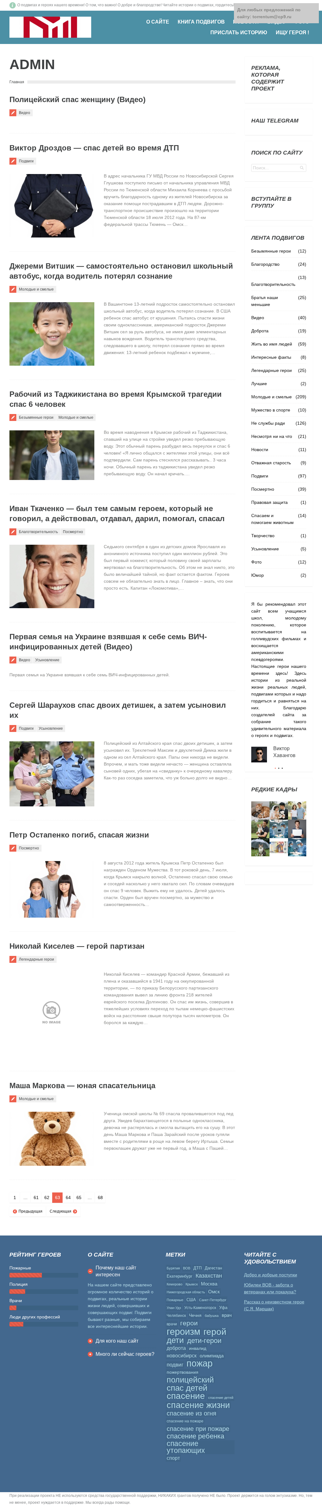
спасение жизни (198, 1405)
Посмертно (73, 532)
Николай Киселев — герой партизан (77, 946)
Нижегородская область (186, 1292)
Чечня (195, 1315)
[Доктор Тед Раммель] (297, 847)
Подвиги (26, 161)
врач (227, 1315)
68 (100, 1197)
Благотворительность (38, 532)
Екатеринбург (179, 1276)
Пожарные (175, 1300)
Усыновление (47, 660)
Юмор (257, 575)
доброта (176, 1348)
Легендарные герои (36, 959)
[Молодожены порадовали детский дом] (278, 810)
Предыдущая (30, 1211)
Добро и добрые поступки (270, 1274)
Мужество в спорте (270, 409)
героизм (183, 1331)
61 (36, 1197)
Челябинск (176, 1315)
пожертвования (182, 1372)
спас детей (187, 1387)
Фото (256, 562)
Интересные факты (271, 357)
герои (189, 1323)
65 (78, 1197)
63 (57, 1197)
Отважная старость (271, 462)
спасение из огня (191, 1413)
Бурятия (173, 1268)
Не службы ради (268, 423)
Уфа (223, 1307)
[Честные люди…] (278, 847)
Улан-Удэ (174, 1308)
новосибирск (182, 1355)
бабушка (212, 1315)
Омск (214, 1291)
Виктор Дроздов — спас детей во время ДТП (94, 148)
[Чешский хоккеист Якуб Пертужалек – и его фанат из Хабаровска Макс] (297, 829)
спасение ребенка (195, 1436)
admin (32, 64)
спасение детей (220, 1397)
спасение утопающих (186, 1447)
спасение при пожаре (198, 1428)
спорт (173, 1458)
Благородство (265, 264)
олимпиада (212, 1355)
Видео (24, 113)
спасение (186, 1396)
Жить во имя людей (271, 343)
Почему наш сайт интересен (116, 1271)
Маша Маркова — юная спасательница (82, 1085)
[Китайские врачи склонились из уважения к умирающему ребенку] (278, 829)
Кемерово (174, 1284)
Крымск (192, 1284)
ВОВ (186, 1268)
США (191, 1299)
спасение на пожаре (185, 1421)
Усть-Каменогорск (200, 1308)
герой (214, 1331)
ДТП (197, 1268)
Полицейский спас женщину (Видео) (77, 99)
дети (175, 1340)
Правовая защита (269, 502)
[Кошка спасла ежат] (260, 810)
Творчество (263, 535)
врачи (172, 1324)
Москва (209, 1283)
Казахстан (209, 1276)
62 (46, 1197)
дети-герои (204, 1340)
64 (68, 1197)
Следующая (60, 1211)
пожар (199, 1363)
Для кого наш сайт (117, 1341)
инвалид (197, 1348)
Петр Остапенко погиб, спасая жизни (79, 835)
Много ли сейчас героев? (125, 1354)
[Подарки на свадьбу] (297, 810)
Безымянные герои (36, 417)
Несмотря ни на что (271, 436)
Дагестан (213, 1268)
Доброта (260, 330)
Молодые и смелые (36, 289)
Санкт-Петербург (212, 1300)
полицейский (190, 1379)
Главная (16, 82)
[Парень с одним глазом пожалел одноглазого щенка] (260, 829)
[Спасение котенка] (260, 847)
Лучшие (259, 383)
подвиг (175, 1364)
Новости (259, 449)
